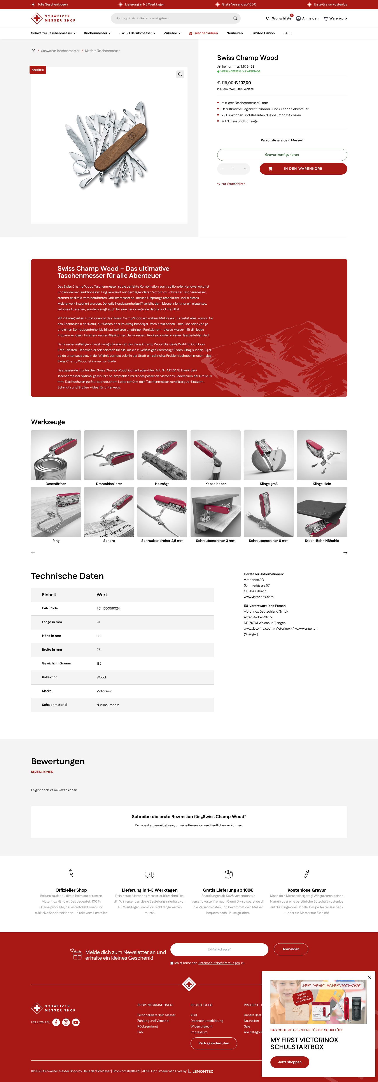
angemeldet (159, 825)
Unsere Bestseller (256, 1015)
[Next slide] (345, 553)
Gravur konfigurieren (282, 154)
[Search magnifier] (235, 18)
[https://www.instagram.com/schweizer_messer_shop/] (66, 1022)
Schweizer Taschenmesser (60, 51)
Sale (247, 1026)
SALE (287, 33)
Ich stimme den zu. (209, 963)
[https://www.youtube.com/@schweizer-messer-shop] (76, 1022)
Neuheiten (235, 33)
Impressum (199, 1032)
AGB (194, 1015)
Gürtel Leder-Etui (141, 370)
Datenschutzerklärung (207, 1021)
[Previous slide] (33, 553)
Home (33, 53)
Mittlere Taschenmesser (102, 51)
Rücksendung (147, 1026)
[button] (180, 74)
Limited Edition (263, 33)
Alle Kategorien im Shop (261, 1032)
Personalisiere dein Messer (156, 1015)
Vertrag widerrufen (213, 1043)
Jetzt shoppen (290, 1062)
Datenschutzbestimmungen (219, 963)
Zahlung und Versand (152, 1021)
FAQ (140, 1032)
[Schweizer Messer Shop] (53, 18)
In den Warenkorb (303, 168)
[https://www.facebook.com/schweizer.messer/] (56, 1022)
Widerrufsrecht (202, 1026)
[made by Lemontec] (200, 1071)
